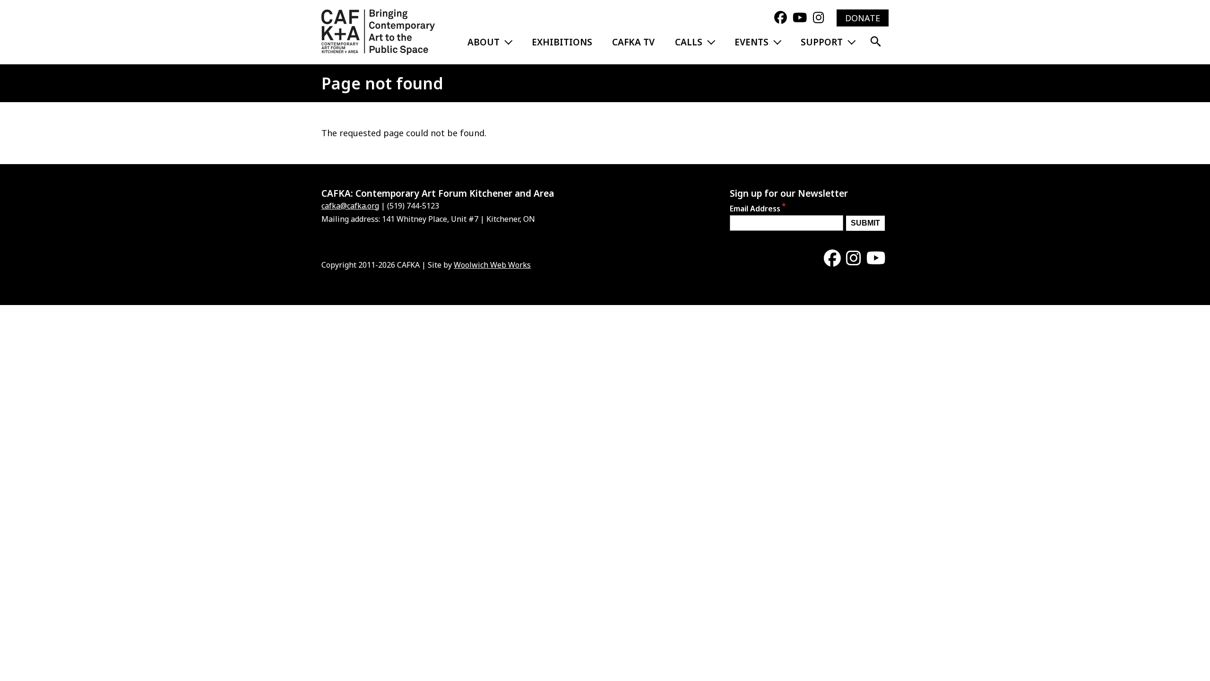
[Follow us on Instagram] (818, 18)
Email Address (755, 208)
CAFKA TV (633, 42)
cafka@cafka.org (350, 206)
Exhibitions (562, 42)
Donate (862, 18)
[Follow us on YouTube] (800, 18)
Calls (688, 42)
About (483, 42)
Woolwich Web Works (492, 265)
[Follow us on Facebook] (780, 18)
